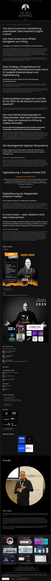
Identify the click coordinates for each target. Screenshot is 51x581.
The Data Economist (8, 514)
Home (10, 0)
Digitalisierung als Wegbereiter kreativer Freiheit (20, 195)
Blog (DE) (20, 0)
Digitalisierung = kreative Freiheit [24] (24, 172)
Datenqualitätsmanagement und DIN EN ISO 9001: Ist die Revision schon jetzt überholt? (24, 101)
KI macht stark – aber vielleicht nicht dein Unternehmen (24, 216)
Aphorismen (29, 0)
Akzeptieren (6, 578)
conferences (17, 526)
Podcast (33, 0)
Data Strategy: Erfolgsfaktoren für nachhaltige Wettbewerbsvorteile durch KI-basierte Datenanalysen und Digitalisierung (25, 71)
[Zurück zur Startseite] (25, 10)
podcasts (31, 526)
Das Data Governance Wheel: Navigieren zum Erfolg (19, 40)
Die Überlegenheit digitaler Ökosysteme (25, 145)
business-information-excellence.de (31, 570)
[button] (25, 19)
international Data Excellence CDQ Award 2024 (33, 514)
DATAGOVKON (5, 528)
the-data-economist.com (18, 570)
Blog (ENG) (24, 0)
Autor (41, 0)
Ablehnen (13, 578)
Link (4, 353)
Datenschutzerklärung (16, 576)
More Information (7, 289)
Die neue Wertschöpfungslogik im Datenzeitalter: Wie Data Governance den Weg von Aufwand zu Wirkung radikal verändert (24, 119)
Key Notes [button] (37, 0)
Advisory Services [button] (15, 0)
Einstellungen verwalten (22, 578)
